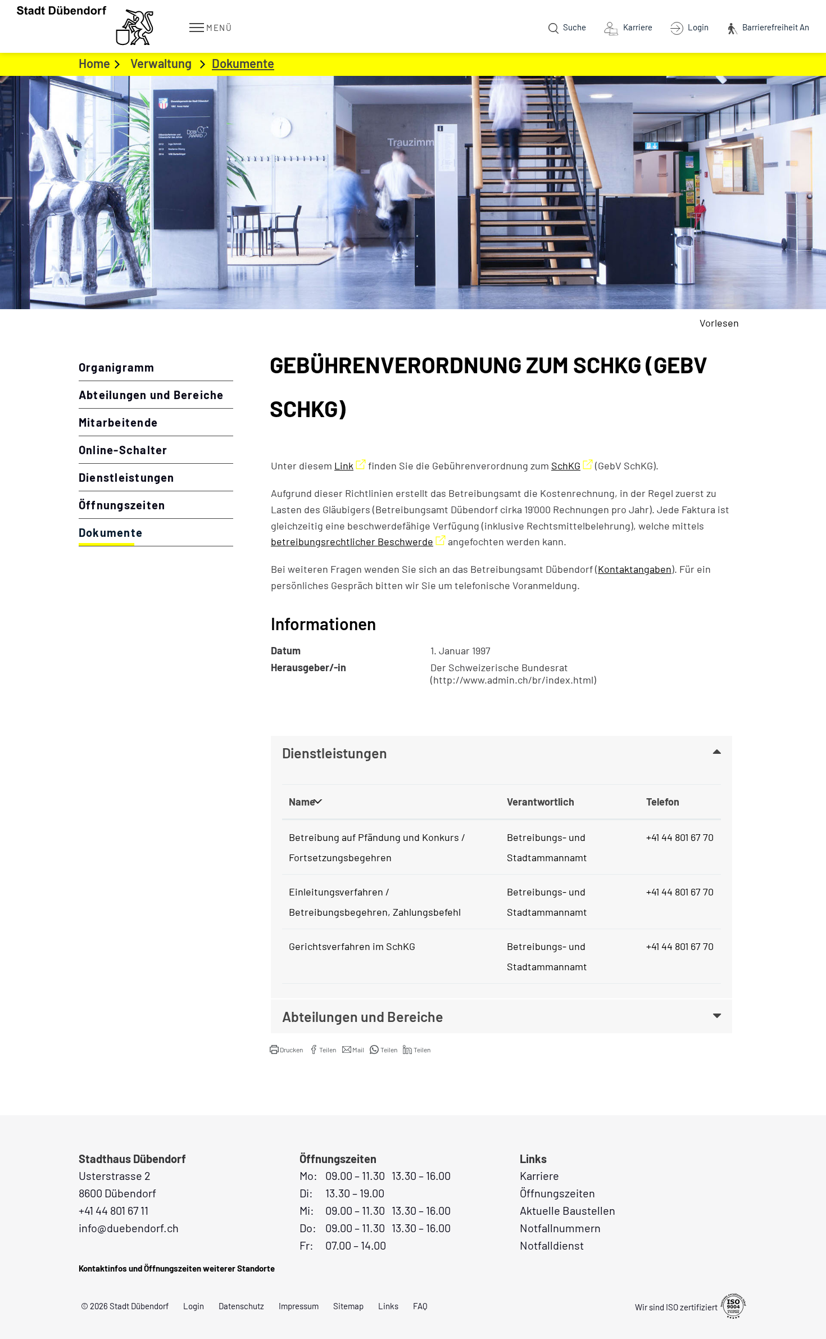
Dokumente (148, 532)
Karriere (539, 1175)
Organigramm (117, 367)
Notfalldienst (552, 1245)
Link (350, 465)
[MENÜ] (196, 27)
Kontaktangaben (634, 569)
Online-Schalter (123, 449)
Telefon (662, 801)
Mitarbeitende (118, 422)
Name (302, 801)
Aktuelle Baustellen (567, 1210)
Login (193, 1306)
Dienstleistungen (127, 477)
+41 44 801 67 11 (113, 1210)
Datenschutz (241, 1306)
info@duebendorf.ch (129, 1227)
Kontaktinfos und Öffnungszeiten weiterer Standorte (177, 1268)
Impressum (299, 1306)
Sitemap (348, 1306)
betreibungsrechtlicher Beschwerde (358, 541)
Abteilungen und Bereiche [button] (362, 1016)
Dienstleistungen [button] (334, 752)
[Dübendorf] (86, 26)
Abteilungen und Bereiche (151, 394)
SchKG (572, 465)
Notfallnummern (560, 1227)
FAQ (420, 1306)
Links (388, 1306)
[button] (286, 1049)
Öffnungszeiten (122, 505)
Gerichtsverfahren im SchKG (352, 946)
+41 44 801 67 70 (680, 837)
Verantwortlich (540, 801)
